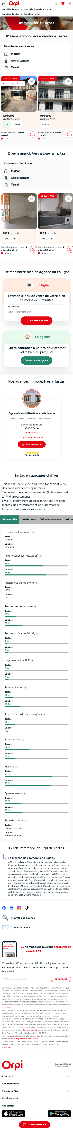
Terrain (15, 67)
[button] (36, 1076)
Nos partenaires (10, 1083)
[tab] (9, 519)
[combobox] (8, 311)
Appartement (19, 60)
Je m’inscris (61, 978)
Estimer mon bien (39, 320)
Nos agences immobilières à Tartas (36, 381)
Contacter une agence (36, 360)
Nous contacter (33, 444)
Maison (15, 53)
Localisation (14, 307)
